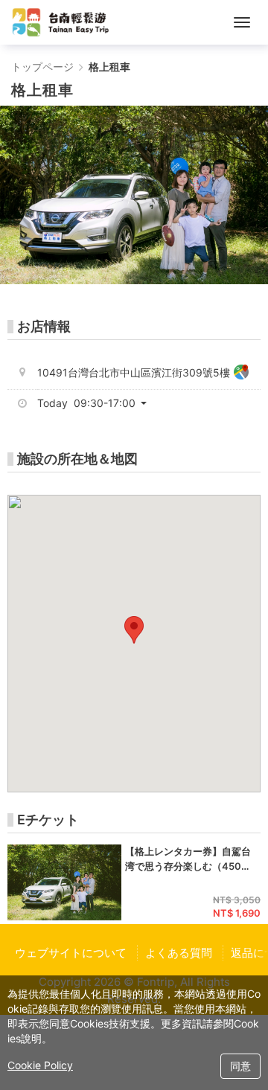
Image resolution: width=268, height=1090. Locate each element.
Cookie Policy (40, 1065)
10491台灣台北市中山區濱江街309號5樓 (133, 372)
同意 (240, 1065)
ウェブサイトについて (71, 953)
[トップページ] (60, 22)
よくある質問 (178, 953)
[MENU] (242, 22)
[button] (97, 403)
